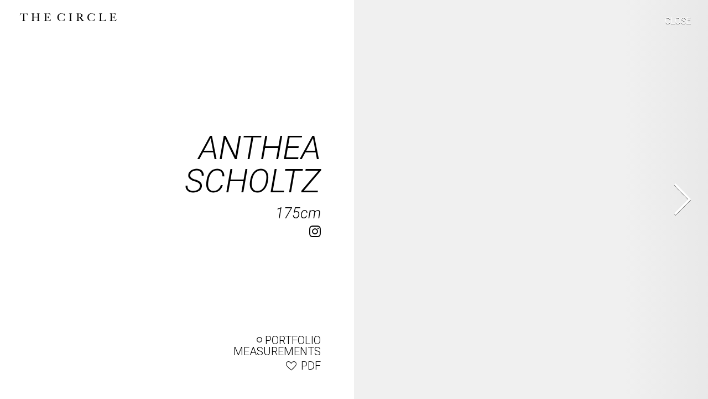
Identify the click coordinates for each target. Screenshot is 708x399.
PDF (311, 365)
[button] (670, 23)
